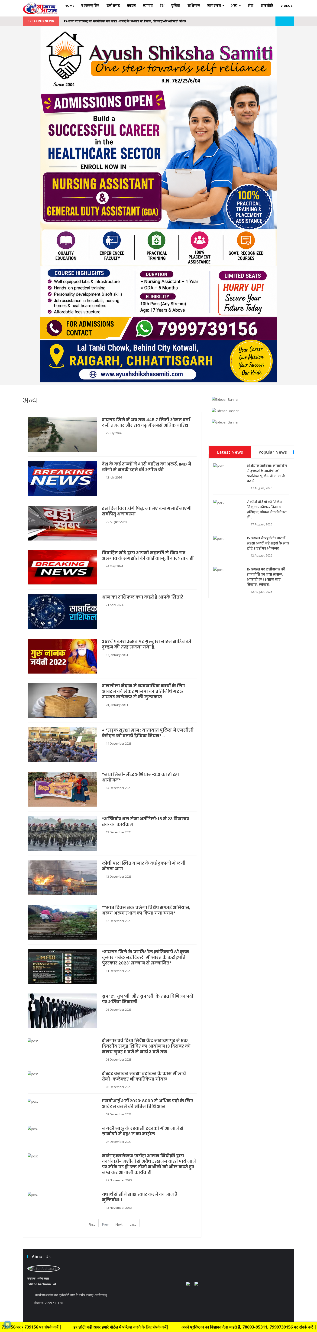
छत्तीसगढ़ (113, 5)
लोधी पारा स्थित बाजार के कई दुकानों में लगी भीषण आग (143, 866)
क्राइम (131, 5)
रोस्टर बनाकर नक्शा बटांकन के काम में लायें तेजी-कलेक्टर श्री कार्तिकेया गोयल (144, 1076)
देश (162, 5)
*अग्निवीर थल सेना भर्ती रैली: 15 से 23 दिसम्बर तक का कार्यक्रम (145, 821)
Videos (287, 5)
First (91, 1224)
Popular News (273, 452)
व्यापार (148, 5)
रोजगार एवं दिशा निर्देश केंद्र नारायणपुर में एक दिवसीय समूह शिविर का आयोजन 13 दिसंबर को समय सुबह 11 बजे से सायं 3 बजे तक (146, 1046)
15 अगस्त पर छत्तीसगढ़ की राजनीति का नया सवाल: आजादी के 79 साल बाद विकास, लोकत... (266, 577)
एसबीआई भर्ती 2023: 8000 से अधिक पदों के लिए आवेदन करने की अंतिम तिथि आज (147, 1103)
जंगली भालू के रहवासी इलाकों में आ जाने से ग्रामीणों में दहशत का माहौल (143, 1131)
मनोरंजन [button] (214, 5)
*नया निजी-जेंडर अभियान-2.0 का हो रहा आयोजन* (140, 777)
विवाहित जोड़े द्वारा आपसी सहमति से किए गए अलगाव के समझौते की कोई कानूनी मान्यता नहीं (147, 555)
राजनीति (267, 5)
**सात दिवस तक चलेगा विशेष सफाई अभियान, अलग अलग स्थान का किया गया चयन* (146, 910)
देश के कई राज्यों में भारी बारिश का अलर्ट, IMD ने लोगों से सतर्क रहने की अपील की (146, 466)
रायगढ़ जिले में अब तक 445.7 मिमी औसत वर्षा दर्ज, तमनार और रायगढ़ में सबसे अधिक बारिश (146, 422)
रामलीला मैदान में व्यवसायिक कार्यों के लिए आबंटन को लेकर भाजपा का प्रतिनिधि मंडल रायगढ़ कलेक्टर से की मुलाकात (143, 691)
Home (69, 5)
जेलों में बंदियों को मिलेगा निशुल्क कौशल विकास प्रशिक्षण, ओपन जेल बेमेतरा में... (267, 510)
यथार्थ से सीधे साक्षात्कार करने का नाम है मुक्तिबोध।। (140, 1197)
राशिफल (194, 5)
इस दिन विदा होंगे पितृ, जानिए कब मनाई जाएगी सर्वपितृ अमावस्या (147, 511)
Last (132, 1224)
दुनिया (176, 5)
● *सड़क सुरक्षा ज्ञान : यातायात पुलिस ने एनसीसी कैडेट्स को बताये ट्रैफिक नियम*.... (148, 733)
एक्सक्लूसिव (90, 5)
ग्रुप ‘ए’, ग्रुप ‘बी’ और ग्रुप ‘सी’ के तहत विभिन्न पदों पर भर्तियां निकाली (147, 999)
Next (119, 1224)
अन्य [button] (235, 5)
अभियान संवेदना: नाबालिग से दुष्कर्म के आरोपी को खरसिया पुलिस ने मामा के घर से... (267, 473)
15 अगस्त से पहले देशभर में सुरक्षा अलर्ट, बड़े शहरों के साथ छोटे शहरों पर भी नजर (268, 543)
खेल (251, 5)
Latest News (230, 452)
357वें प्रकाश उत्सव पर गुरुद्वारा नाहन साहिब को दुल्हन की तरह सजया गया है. (146, 644)
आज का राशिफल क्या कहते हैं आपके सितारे (142, 597)
